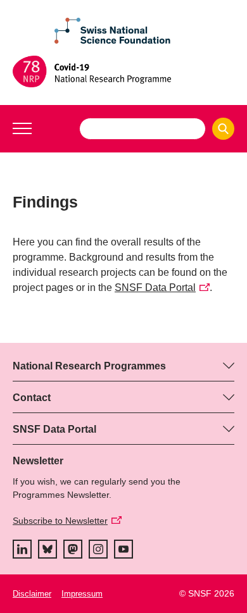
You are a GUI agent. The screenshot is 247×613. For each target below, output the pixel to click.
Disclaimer (32, 593)
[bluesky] (47, 549)
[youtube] (123, 549)
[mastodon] (72, 549)
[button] (22, 128)
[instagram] (98, 549)
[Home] (123, 71)
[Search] (223, 129)
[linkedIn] (22, 549)
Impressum (82, 593)
